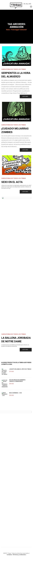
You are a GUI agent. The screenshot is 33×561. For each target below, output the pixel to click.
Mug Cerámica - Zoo (15, 393)
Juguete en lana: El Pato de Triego (20, 369)
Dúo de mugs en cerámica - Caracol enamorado (17, 380)
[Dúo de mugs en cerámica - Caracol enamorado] (4, 383)
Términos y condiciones (19, 554)
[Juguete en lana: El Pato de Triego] (4, 371)
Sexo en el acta (12, 182)
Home (8, 29)
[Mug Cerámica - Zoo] (4, 394)
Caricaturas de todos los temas (13, 69)
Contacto (9, 554)
